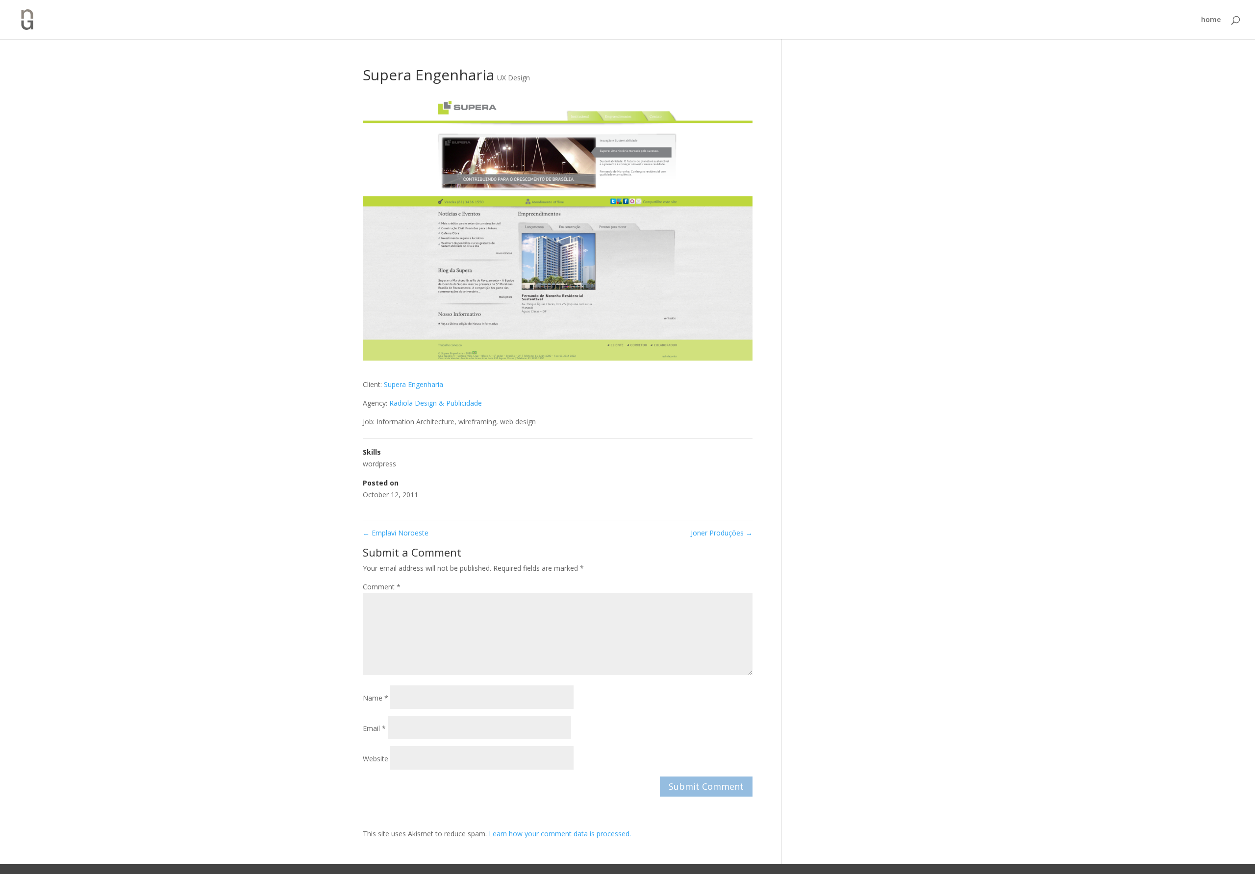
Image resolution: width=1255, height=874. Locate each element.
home (1211, 20)
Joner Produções (722, 532)
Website (375, 758)
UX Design (513, 77)
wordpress (379, 463)
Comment (382, 586)
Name (375, 698)
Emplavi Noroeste (395, 532)
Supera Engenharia (413, 384)
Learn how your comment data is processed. (560, 833)
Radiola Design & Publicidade (435, 403)
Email (374, 728)
